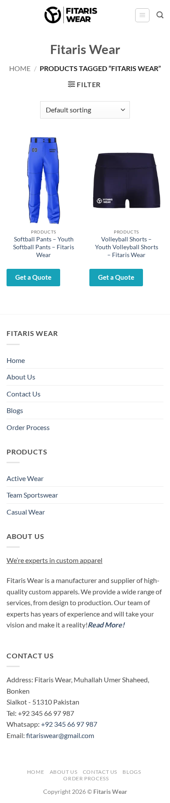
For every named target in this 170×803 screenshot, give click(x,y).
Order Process (28, 427)
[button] (142, 15)
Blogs (15, 410)
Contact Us (24, 394)
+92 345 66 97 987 (69, 724)
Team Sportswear (32, 495)
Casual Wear (26, 512)
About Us (21, 377)
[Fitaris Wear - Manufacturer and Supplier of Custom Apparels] (70, 15)
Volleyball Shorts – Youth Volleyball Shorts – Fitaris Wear (126, 247)
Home (20, 68)
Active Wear (25, 478)
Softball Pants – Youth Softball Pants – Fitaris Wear (43, 247)
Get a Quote (33, 277)
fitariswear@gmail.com (60, 735)
